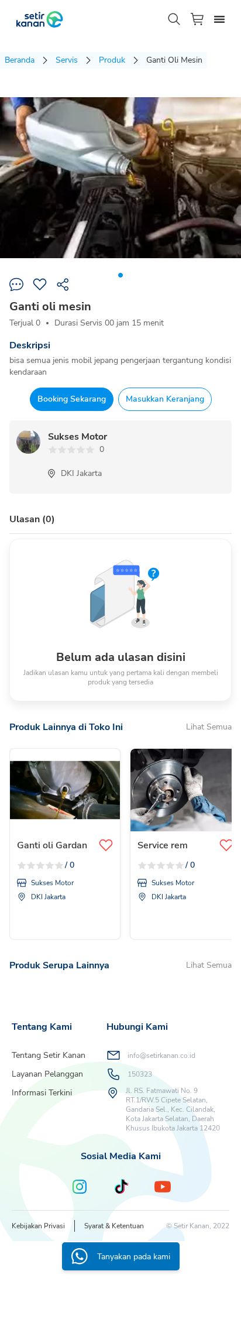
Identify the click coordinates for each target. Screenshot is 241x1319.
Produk (112, 60)
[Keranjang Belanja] (197, 19)
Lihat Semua (209, 726)
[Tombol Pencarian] (174, 19)
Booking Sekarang (71, 399)
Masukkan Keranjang (165, 399)
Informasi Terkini (42, 1092)
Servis (67, 60)
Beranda (20, 60)
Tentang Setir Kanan (48, 1055)
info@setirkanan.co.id (161, 1055)
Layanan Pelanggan (47, 1074)
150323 (140, 1074)
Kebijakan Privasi (38, 1226)
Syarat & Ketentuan (114, 1226)
